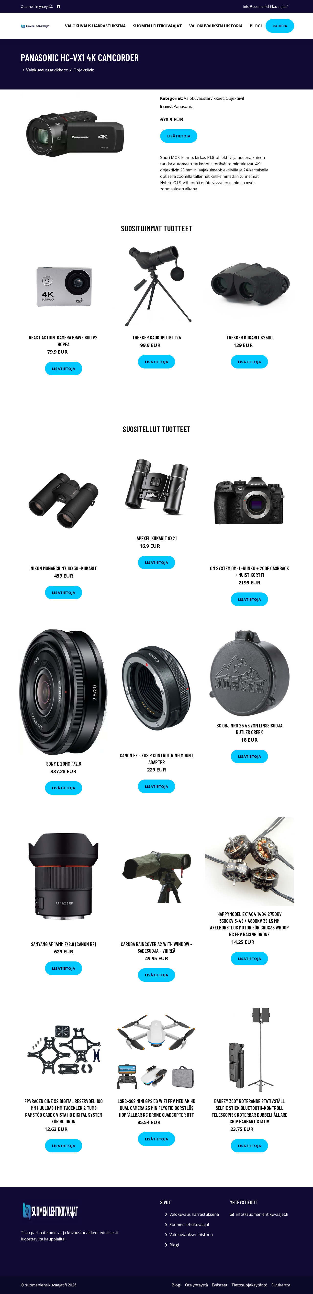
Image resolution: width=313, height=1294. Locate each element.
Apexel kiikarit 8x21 (157, 538)
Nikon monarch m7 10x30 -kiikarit (64, 568)
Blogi (256, 26)
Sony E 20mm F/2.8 (63, 763)
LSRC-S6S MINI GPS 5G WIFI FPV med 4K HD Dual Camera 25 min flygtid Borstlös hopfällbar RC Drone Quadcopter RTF (156, 1107)
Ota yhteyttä (196, 1285)
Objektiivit (83, 70)
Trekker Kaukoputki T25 (156, 337)
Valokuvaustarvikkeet (47, 70)
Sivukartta (280, 1285)
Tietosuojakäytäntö (249, 1285)
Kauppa (280, 25)
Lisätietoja (178, 136)
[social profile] (58, 6)
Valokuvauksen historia (216, 26)
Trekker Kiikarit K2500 (249, 337)
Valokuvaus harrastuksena (95, 26)
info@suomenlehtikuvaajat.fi (265, 6)
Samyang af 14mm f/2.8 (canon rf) (63, 944)
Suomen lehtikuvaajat (157, 26)
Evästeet (219, 1285)
